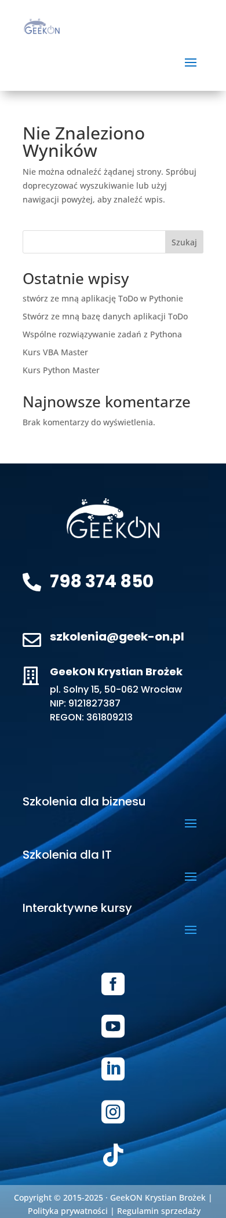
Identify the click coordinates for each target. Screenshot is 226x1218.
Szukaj (184, 242)
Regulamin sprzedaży (159, 1210)
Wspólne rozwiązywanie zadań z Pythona (102, 334)
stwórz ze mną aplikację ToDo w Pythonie (103, 298)
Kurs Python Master (61, 370)
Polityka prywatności (68, 1210)
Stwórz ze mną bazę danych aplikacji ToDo (105, 316)
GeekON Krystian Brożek (158, 1197)
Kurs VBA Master (55, 352)
